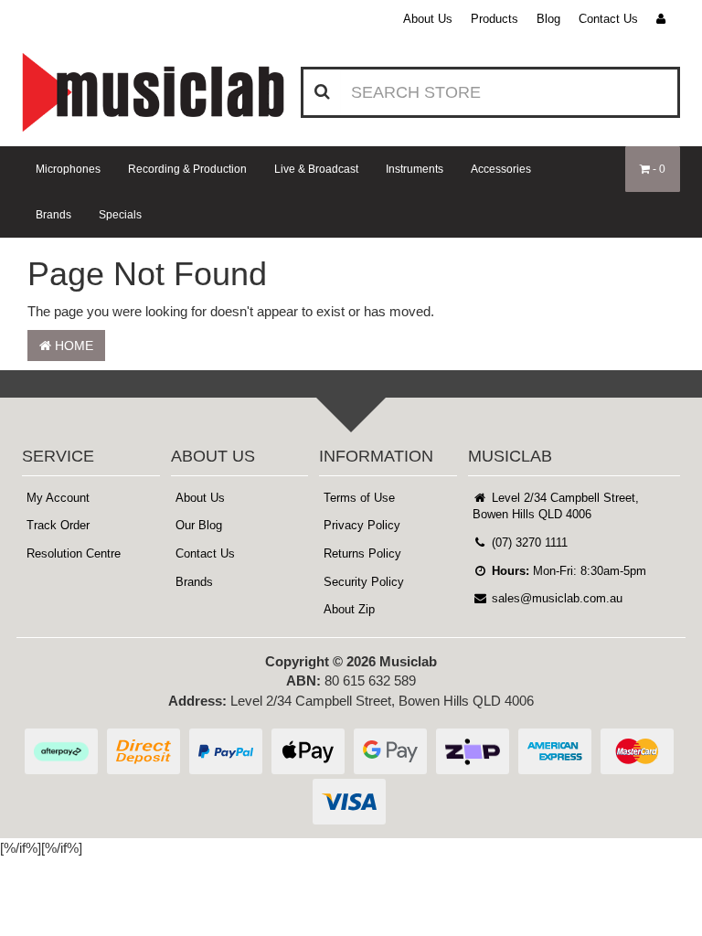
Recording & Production (187, 169)
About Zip (349, 609)
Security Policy (364, 582)
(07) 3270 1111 (528, 542)
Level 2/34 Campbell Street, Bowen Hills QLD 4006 (556, 506)
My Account (58, 498)
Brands (53, 214)
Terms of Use (359, 498)
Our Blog (199, 525)
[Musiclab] (153, 92)
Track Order (58, 525)
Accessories (501, 169)
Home (72, 345)
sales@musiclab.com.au (555, 598)
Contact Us (608, 19)
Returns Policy (362, 553)
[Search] (322, 92)
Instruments (414, 169)
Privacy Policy (362, 525)
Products (494, 19)
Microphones (68, 169)
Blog (548, 19)
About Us (427, 19)
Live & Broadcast (316, 169)
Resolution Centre (74, 553)
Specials (120, 214)
